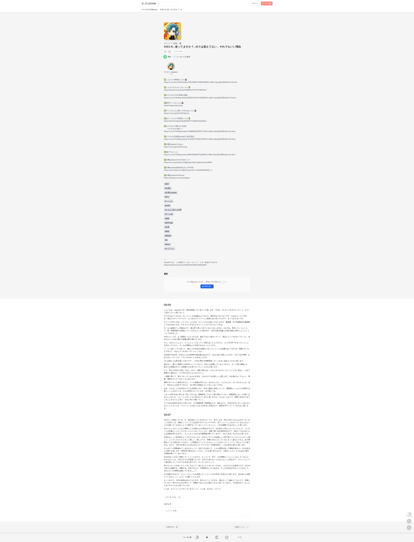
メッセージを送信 (183, 57)
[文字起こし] (180, 43)
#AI (166, 240)
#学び (167, 197)
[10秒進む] (217, 537)
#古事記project (171, 192)
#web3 (167, 205)
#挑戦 (167, 231)
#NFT (167, 184)
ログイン (255, 3)
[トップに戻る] (409, 521)
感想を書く (208, 286)
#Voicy (167, 244)
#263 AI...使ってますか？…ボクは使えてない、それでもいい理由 (202, 46)
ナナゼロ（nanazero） (171, 72)
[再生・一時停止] (207, 537)
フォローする (178, 51)
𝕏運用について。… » (241, 527)
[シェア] (169, 51)
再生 (169, 57)
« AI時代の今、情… (172, 527)
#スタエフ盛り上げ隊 (173, 210)
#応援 (167, 227)
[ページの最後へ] (409, 527)
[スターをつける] (165, 51)
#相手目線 (169, 223)
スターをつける (170, 497)
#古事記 (168, 188)
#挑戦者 (168, 236)
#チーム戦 (169, 214)
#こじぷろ (169, 201)
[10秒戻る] (197, 537)
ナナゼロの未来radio (149, 10)
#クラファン (169, 249)
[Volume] (189, 537)
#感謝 (167, 218)
